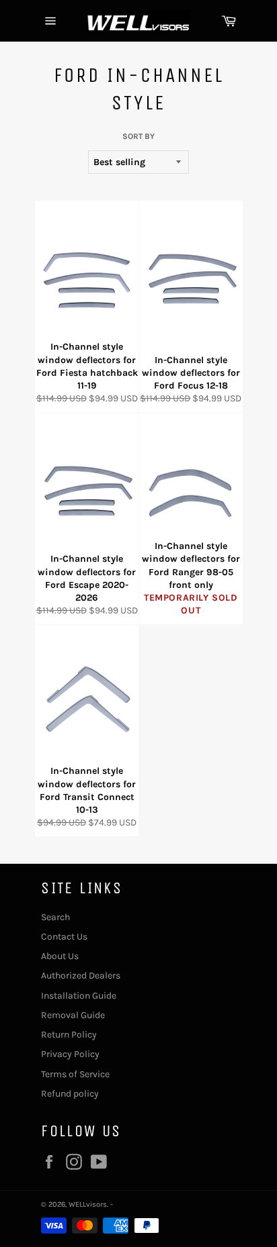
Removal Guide (73, 1015)
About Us (60, 956)
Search (55, 917)
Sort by (138, 136)
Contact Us (64, 936)
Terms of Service (75, 1074)
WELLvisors (88, 1204)
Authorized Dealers (80, 975)
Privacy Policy (70, 1054)
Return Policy (69, 1034)
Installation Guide (78, 995)
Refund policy (70, 1093)
